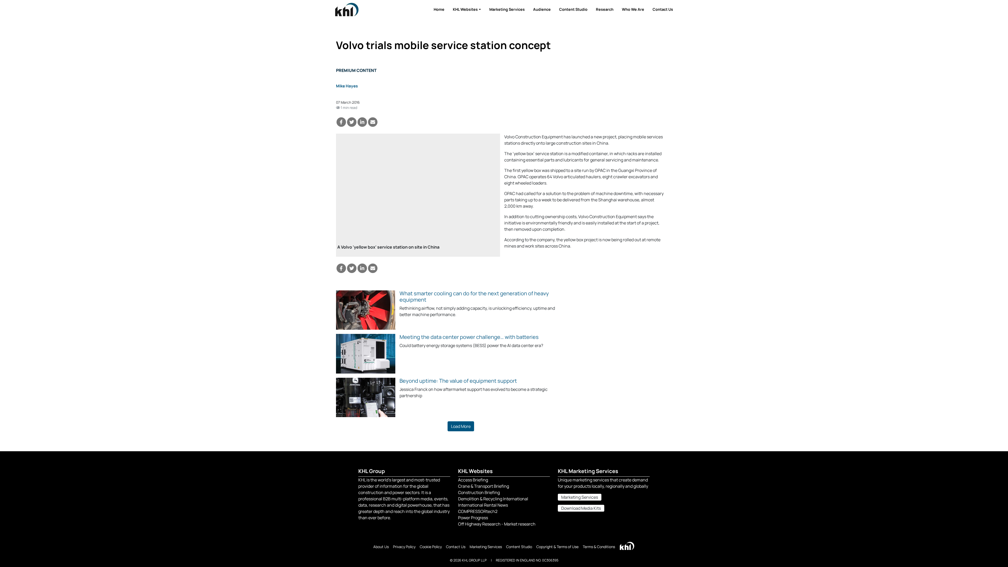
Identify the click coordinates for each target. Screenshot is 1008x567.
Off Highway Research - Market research (497, 524)
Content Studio (573, 9)
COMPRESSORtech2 (477, 511)
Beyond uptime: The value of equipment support (458, 380)
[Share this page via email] (372, 122)
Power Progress (473, 518)
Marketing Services (507, 9)
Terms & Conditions (599, 546)
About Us (381, 546)
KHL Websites (465, 9)
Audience (542, 9)
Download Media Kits (581, 508)
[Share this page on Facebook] (341, 122)
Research (604, 9)
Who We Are (633, 9)
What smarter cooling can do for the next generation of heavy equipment (474, 296)
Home (439, 9)
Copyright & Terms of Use (557, 546)
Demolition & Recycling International (493, 499)
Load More (461, 426)
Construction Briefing (479, 492)
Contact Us (663, 9)
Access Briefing (473, 480)
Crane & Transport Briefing (483, 486)
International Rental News (483, 505)
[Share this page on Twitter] (351, 122)
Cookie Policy (431, 546)
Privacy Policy (404, 546)
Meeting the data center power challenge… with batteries (469, 336)
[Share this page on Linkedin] (362, 122)
